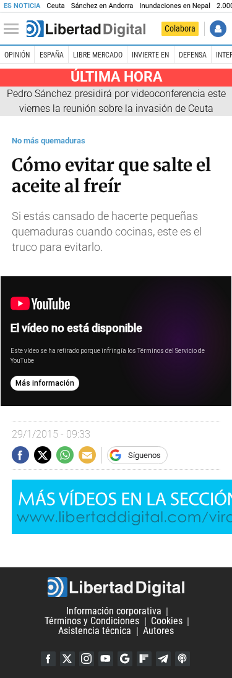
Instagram (86, 658)
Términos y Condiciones (92, 621)
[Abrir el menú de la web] (14, 29)
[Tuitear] (42, 455)
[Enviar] (65, 455)
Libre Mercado (97, 55)
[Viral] (86, 29)
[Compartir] (20, 455)
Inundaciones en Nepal (174, 6)
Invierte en (150, 55)
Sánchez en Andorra (102, 6)
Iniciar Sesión (218, 28)
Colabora (180, 28)
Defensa (193, 55)
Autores (158, 631)
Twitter (67, 658)
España (52, 55)
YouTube (105, 658)
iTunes (182, 658)
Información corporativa (113, 611)
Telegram (163, 658)
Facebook (48, 658)
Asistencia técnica (94, 631)
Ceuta (55, 6)
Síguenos (144, 455)
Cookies (167, 621)
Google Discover (125, 658)
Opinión (17, 55)
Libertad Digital (116, 587)
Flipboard (144, 658)
